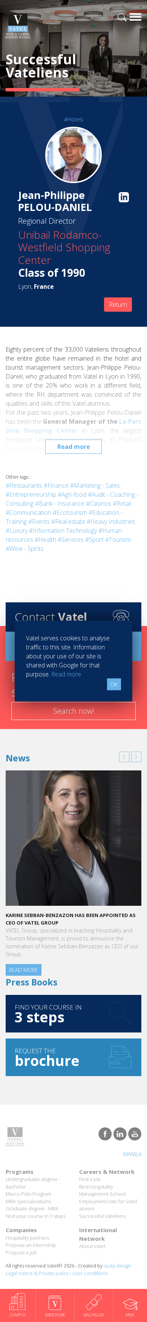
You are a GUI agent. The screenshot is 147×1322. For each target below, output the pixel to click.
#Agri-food (72, 494)
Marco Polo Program (28, 1193)
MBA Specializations (28, 1201)
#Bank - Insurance (59, 503)
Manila (132, 1154)
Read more (73, 447)
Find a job (90, 1179)
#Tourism (118, 539)
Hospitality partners (27, 1237)
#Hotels (73, 119)
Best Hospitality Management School (102, 1190)
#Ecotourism (70, 512)
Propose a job (21, 1252)
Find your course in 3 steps (36, 1216)
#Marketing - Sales (95, 485)
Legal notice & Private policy (37, 1273)
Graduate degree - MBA (32, 1208)
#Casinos (98, 503)
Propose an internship (31, 1245)
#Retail (122, 503)
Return (118, 304)
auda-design (117, 1265)
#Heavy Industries (111, 521)
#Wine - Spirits (25, 548)
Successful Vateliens (102, 1216)
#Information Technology (63, 530)
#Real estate (68, 521)
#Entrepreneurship (31, 494)
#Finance (56, 485)
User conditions (90, 1273)
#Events (39, 521)
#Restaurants (24, 485)
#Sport (94, 539)
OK (114, 684)
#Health (45, 539)
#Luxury (17, 530)
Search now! (73, 711)
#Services (71, 539)
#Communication (28, 512)
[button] (124, 757)
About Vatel (92, 1246)
